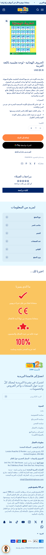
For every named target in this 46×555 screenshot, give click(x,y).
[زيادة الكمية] (31, 128)
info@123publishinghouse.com (32, 479)
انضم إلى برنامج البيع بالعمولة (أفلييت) (36, 433)
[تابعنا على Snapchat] (4, 522)
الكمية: (41, 123)
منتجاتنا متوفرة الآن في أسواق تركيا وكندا (16, 2)
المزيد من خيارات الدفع (23, 152)
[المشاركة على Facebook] (35, 163)
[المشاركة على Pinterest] (26, 163)
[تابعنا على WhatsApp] (42, 526)
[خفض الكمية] (40, 128)
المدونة (41, 406)
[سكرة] (6, 549)
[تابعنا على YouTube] (23, 522)
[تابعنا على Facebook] (42, 522)
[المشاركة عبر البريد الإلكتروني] (22, 163)
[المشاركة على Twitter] (30, 163)
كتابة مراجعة (23, 190)
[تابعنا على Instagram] (29, 522)
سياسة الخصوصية (37, 415)
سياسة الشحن (38, 423)
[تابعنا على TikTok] (17, 522)
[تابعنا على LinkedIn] (10, 522)
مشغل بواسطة (20, 548)
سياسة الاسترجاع (37, 419)
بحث (42, 411)
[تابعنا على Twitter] (35, 522)
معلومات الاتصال (38, 428)
